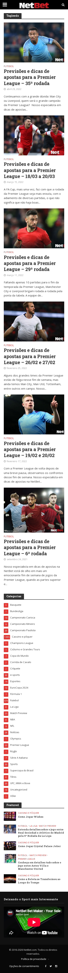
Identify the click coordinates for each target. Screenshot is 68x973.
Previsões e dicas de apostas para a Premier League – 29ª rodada (30, 263)
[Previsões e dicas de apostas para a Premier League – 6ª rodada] (34, 510)
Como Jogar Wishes (30, 816)
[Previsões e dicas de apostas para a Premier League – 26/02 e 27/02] (34, 321)
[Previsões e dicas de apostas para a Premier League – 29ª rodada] (34, 228)
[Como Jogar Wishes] (10, 816)
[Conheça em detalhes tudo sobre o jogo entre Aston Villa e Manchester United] (10, 858)
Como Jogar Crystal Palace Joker (39, 846)
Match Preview (47, 826)
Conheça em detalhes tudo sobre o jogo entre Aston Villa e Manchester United (39, 865)
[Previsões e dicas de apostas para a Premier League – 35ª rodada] (34, 42)
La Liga (33, 826)
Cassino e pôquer (28, 813)
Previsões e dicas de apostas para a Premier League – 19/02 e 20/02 (30, 449)
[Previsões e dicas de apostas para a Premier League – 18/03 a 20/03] (34, 135)
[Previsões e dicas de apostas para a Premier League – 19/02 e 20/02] (34, 414)
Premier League (26, 859)
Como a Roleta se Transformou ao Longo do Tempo (39, 881)
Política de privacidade (33, 959)
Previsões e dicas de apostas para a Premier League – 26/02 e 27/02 (30, 356)
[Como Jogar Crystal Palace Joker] (10, 845)
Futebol (9, 66)
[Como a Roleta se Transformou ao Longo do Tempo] (10, 878)
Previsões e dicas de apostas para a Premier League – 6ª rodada (30, 547)
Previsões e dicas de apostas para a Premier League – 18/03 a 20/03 (30, 170)
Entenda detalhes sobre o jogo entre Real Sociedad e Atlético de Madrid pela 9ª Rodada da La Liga (41, 832)
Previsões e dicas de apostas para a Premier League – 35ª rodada (30, 77)
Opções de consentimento (24, 966)
